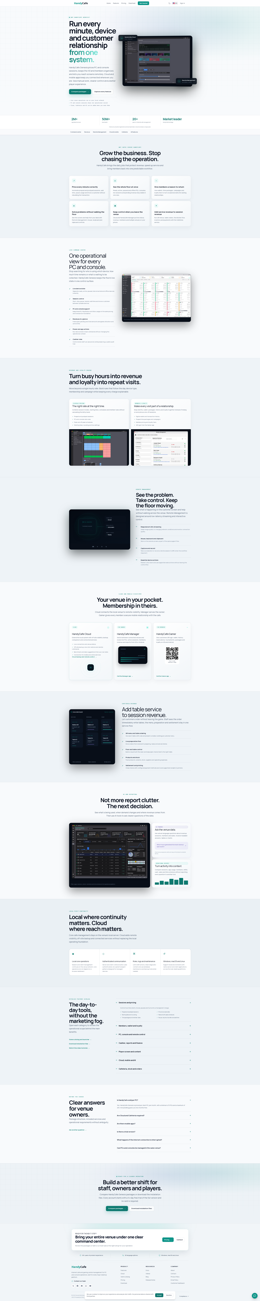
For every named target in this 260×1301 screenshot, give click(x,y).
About (173, 1270)
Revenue (87, 132)
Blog (147, 1277)
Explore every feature (103, 92)
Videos (148, 1274)
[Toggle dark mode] (169, 3)
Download (132, 3)
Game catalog (125, 1277)
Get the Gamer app (163, 676)
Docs (147, 1270)
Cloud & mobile (114, 132)
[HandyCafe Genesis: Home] (81, 3)
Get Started (143, 3)
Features (116, 3)
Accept (159, 1295)
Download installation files (79, 1044)
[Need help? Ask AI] (255, 1296)
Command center (75, 132)
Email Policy (174, 1280)
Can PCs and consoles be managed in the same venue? (154, 1147)
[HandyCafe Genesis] (79, 1267)
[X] (73, 1286)
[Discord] (81, 1286)
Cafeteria (125, 132)
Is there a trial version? (154, 1131)
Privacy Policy (175, 1277)
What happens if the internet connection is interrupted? (154, 1139)
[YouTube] (90, 1286)
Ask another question (78, 1130)
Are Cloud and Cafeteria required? (154, 1115)
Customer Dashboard (177, 1283)
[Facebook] (77, 1286)
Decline (169, 1295)
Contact (180, 1240)
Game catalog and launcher (80, 1039)
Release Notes (150, 1280)
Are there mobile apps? (154, 1123)
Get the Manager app (125, 676)
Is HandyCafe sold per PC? (154, 1100)
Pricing (123, 3)
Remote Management (99, 132)
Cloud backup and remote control (84, 657)
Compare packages (80, 92)
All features (134, 132)
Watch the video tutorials (79, 1048)
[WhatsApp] (86, 1286)
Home (109, 3)
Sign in (182, 3)
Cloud (122, 1274)
